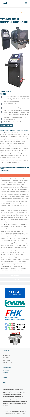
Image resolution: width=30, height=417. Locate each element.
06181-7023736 (4, 171)
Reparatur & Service (7, 375)
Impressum (5, 385)
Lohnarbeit (5, 372)
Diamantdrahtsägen (7, 367)
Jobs (4, 380)
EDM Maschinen (6, 370)
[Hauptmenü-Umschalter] (26, 3)
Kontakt (4, 382)
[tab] (15, 175)
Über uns (5, 377)
